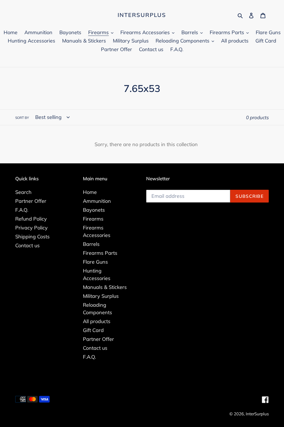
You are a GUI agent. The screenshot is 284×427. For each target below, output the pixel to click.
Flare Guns (95, 262)
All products (96, 321)
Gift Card (93, 330)
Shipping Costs (32, 236)
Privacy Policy (31, 227)
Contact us (27, 245)
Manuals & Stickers (105, 287)
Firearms (93, 219)
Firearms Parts (100, 253)
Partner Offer (30, 201)
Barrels (91, 244)
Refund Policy (31, 219)
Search (23, 192)
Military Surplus (101, 296)
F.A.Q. (21, 210)
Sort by (22, 118)
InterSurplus (142, 15)
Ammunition (97, 201)
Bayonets (94, 210)
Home (90, 192)
